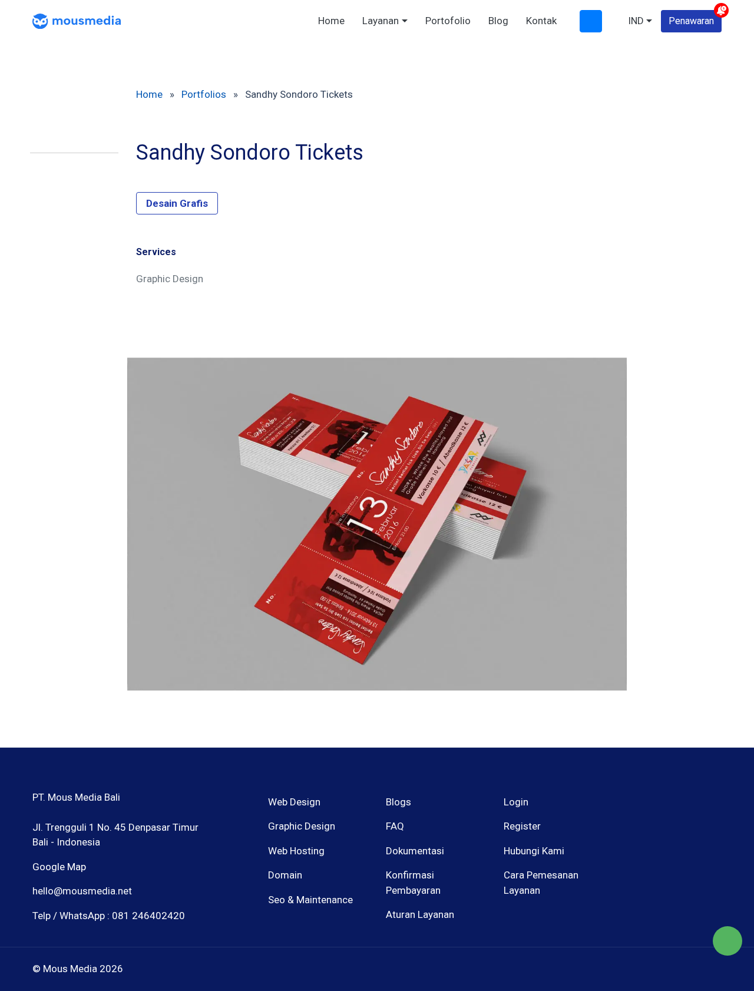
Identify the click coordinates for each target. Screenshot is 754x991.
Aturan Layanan (420, 914)
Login (516, 802)
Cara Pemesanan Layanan (541, 882)
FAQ (395, 826)
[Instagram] (650, 858)
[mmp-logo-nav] (76, 20)
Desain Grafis (177, 203)
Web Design (294, 802)
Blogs (398, 802)
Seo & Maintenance (310, 900)
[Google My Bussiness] (671, 858)
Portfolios (203, 94)
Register (522, 826)
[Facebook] (629, 858)
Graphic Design (301, 826)
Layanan (380, 21)
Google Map (59, 867)
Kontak (541, 21)
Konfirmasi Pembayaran (413, 882)
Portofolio (448, 21)
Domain (285, 875)
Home (331, 21)
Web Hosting (296, 851)
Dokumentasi (415, 851)
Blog (498, 21)
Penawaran (691, 21)
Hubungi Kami (534, 851)
